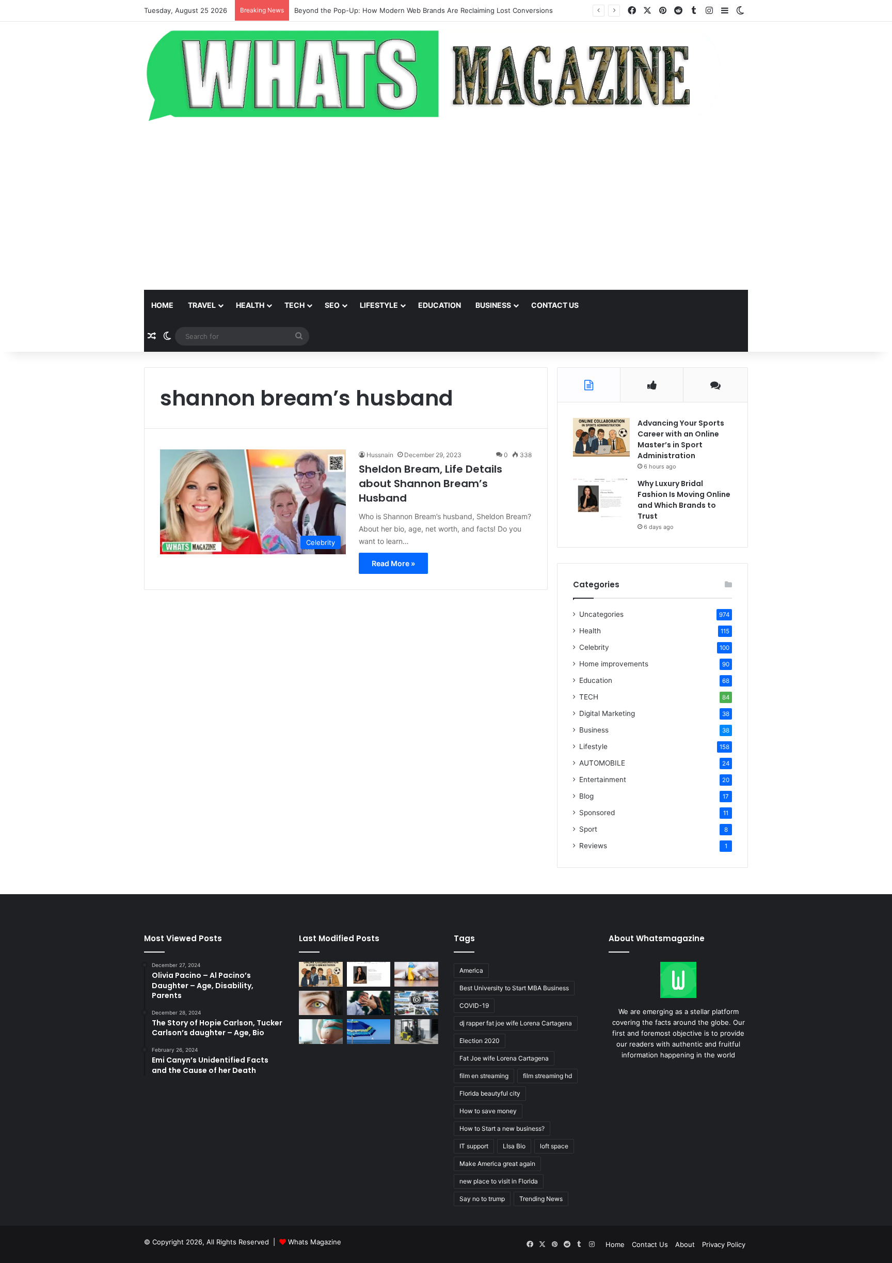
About (685, 1244)
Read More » (393, 563)
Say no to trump (482, 1199)
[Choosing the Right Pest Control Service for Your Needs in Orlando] (416, 974)
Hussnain (380, 455)
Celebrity (594, 647)
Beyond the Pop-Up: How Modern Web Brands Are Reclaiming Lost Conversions (423, 10)
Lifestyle (379, 305)
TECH (294, 305)
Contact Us (650, 1244)
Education (439, 305)
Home (162, 305)
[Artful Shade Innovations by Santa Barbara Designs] (369, 1031)
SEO (332, 305)
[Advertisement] (446, 207)
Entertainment (602, 779)
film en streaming (483, 1076)
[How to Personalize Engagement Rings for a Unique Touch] (369, 1003)
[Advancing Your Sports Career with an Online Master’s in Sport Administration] (601, 437)
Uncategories (601, 614)
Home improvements (613, 664)
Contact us (555, 305)
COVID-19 (474, 1005)
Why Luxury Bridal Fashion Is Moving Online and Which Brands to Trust (684, 499)
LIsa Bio (514, 1146)
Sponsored (597, 812)
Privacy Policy (723, 1244)
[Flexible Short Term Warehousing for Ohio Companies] (416, 1031)
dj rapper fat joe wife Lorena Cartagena (515, 1023)
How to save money (488, 1111)
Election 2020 (479, 1040)
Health (250, 305)
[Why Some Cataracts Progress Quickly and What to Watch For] (321, 1003)
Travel (202, 305)
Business (493, 305)
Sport (588, 829)
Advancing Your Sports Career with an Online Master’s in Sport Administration (681, 439)
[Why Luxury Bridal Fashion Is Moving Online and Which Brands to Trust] (601, 497)
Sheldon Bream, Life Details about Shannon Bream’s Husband (430, 483)
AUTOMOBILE (602, 763)
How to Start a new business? (502, 1128)
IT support (473, 1146)
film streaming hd (547, 1076)
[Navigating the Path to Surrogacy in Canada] (321, 1031)
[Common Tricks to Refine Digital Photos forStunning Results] (416, 1003)
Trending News (541, 1199)
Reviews (593, 845)
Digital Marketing (607, 713)
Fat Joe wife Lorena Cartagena (504, 1058)
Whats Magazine (314, 1242)
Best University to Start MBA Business (514, 988)
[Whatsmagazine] (446, 73)
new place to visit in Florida (498, 1181)
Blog (586, 796)
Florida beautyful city (489, 1093)
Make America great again (497, 1163)
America (471, 970)
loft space (554, 1146)
